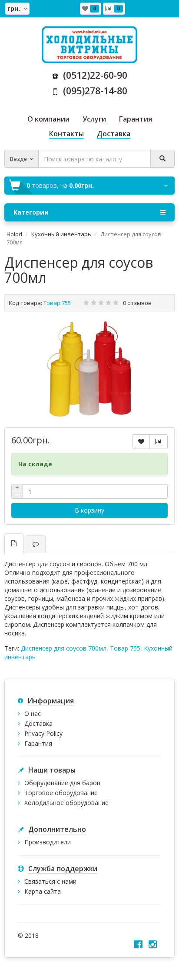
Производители (47, 842)
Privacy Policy (43, 733)
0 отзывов (137, 303)
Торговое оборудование (61, 793)
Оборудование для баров (62, 783)
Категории (31, 212)
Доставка (38, 723)
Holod (14, 234)
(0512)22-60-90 (93, 75)
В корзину (89, 510)
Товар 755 (125, 648)
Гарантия (38, 743)
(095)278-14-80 (93, 91)
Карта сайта (42, 891)
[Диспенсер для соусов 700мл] (89, 369)
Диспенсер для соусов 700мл (63, 648)
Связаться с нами (50, 881)
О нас (32, 713)
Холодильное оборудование (66, 803)
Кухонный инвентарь (61, 234)
